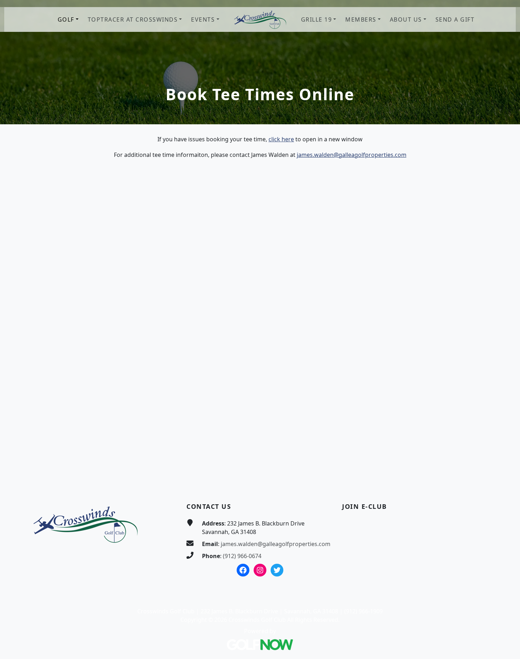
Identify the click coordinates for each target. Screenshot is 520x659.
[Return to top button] (506, 473)
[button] (68, 19)
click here (281, 139)
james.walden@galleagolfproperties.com (351, 155)
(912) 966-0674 (242, 556)
